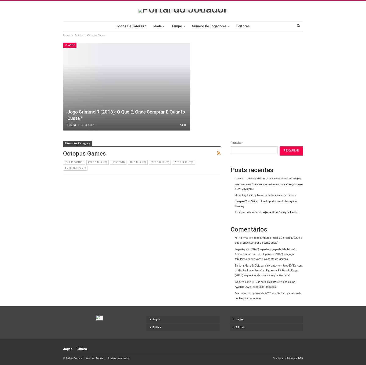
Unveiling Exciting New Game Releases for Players (265, 195)
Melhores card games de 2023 (253, 293)
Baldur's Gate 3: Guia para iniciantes (256, 265)
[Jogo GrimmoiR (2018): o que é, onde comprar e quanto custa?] (126, 86)
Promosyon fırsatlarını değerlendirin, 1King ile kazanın (267, 212)
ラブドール (242, 238)
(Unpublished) (137, 162)
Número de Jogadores (209, 26)
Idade (157, 26)
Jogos (156, 319)
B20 (300, 358)
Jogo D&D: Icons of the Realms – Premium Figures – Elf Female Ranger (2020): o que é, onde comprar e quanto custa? (269, 270)
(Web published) (160, 162)
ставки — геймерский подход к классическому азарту (268, 178)
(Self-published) (97, 162)
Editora (156, 327)
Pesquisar (237, 143)
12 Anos (70, 45)
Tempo (176, 26)
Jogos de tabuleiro (131, 26)
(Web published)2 (183, 162)
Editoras (243, 26)
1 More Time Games (75, 168)
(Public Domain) (74, 162)
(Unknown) (118, 162)
